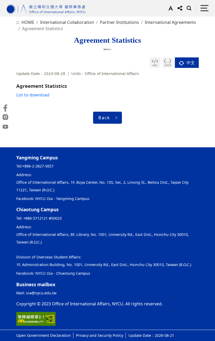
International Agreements (170, 22)
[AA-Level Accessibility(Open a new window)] (36, 318)
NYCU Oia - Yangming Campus (62, 198)
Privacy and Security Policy (99, 335)
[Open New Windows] (155, 62)
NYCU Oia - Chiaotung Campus (62, 273)
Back (104, 118)
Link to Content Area (20, 3)
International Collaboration (67, 22)
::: (17, 22)
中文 (190, 63)
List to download (32, 95)
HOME (28, 22)
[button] (169, 8)
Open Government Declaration (43, 335)
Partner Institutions (119, 22)
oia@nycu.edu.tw (41, 292)
